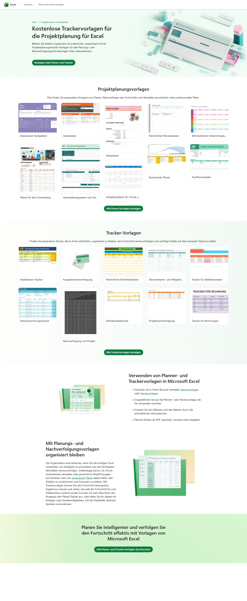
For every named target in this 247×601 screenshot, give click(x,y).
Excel (13, 4)
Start (34, 22)
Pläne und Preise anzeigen (51, 4)
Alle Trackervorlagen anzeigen (123, 352)
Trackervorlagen (149, 393)
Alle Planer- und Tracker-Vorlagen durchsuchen (123, 549)
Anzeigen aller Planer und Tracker (53, 62)
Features (28, 4)
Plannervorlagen (189, 389)
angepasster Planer (82, 478)
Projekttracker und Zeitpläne (54, 22)
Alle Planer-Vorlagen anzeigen (123, 208)
